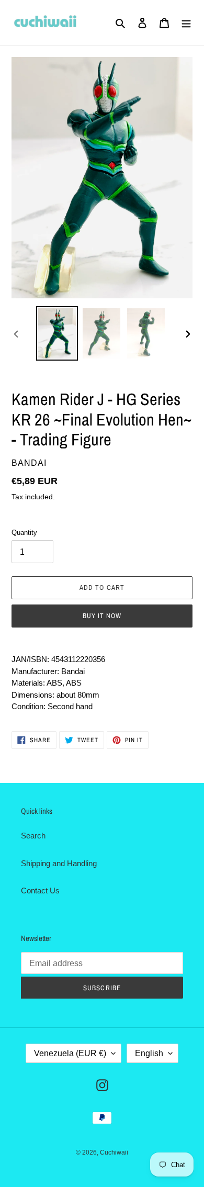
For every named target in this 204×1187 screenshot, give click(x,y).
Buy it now (102, 615)
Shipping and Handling (59, 863)
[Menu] (186, 23)
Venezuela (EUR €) (70, 1053)
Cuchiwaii (114, 1152)
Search (33, 835)
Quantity (24, 532)
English (149, 1053)
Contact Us (40, 890)
